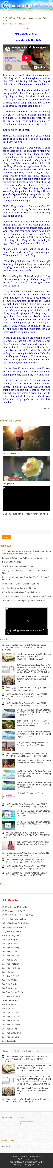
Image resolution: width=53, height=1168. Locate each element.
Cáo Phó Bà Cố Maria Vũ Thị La (30, 793)
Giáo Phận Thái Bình (10, 956)
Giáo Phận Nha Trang (11, 1013)
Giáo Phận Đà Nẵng (10, 980)
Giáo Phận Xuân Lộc (10, 1021)
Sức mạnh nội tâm (11, 453)
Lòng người (8, 483)
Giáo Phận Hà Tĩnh (9, 952)
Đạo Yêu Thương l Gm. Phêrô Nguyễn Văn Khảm (26, 514)
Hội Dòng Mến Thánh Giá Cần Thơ (16, 911)
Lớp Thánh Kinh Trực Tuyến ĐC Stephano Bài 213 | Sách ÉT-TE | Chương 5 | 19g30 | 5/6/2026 (34, 824)
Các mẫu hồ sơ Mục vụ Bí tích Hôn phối (18, 566)
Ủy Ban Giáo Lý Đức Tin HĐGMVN (15, 923)
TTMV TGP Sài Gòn (10, 1000)
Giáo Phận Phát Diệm (11, 964)
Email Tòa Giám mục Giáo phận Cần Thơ (19, 588)
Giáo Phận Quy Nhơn (10, 984)
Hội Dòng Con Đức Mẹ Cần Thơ (14, 907)
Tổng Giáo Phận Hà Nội (11, 931)
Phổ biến (16, 1051)
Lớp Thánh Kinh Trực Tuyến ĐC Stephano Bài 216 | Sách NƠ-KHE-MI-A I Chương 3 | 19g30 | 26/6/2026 (34, 784)
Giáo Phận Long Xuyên (11, 1033)
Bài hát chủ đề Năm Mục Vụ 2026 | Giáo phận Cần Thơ (24, 558)
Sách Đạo (9, 24)
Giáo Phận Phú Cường (11, 1025)
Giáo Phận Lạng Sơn (10, 935)
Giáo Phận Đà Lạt (9, 1008)
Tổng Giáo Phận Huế (10, 976)
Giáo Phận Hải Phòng (10, 948)
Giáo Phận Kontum (10, 988)
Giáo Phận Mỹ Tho (9, 1029)
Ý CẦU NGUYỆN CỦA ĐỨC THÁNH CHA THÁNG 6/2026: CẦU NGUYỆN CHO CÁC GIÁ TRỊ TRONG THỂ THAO (26, 835)
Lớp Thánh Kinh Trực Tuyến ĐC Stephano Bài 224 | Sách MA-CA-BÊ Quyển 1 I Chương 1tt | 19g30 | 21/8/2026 (25, 647)
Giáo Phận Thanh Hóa (11, 968)
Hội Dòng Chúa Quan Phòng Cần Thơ (17, 915)
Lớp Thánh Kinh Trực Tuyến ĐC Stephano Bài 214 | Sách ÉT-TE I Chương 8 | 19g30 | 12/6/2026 (34, 813)
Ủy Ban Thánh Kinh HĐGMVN (14, 927)
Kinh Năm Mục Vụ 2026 (11, 562)
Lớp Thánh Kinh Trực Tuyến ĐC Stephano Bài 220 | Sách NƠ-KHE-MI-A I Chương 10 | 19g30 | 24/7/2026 (34, 712)
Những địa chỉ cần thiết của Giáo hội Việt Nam (21, 592)
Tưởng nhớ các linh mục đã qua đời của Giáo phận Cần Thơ (26, 596)
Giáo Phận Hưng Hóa (10, 939)
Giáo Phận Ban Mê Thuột (12, 992)
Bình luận (27, 1051)
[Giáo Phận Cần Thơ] (26, 5)
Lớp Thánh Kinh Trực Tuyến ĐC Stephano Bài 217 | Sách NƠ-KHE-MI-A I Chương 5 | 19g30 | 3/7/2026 (34, 773)
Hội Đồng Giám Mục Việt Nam (14, 919)
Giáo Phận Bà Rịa (9, 1004)
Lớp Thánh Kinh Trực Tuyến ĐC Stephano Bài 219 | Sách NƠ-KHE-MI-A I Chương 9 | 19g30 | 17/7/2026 (34, 734)
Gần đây (5, 1051)
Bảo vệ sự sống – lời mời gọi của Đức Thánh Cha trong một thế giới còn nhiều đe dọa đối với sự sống (33, 723)
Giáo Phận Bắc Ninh (10, 944)
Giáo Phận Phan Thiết (11, 1017)
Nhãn (37, 1051)
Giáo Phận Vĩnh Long (10, 1037)
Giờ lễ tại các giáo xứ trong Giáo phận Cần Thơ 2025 (23, 600)
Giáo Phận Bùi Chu (9, 960)
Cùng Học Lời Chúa (10, 1041)
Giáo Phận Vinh (8, 972)
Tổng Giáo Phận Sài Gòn (12, 996)
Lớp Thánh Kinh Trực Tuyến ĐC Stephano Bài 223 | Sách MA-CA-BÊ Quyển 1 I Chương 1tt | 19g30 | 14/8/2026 (34, 656)
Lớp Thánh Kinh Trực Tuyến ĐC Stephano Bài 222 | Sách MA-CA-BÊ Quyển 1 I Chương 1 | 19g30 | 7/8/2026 (25, 696)
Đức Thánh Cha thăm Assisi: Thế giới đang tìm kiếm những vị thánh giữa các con (33, 678)
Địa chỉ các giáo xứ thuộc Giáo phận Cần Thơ (20, 584)
